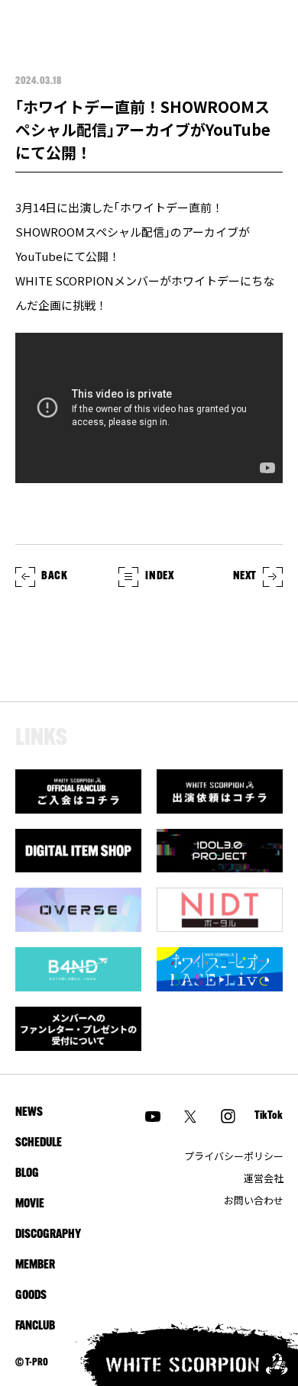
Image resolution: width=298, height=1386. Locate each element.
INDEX (159, 576)
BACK (54, 576)
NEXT (245, 576)
